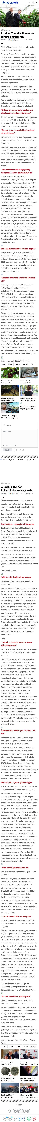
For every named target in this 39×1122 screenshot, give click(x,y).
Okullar (11, 1046)
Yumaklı (25, 364)
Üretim (17, 364)
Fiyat (4, 1046)
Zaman (33, 1046)
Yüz (32, 364)
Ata (3, 364)
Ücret (26, 1046)
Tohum (10, 364)
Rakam (19, 1046)
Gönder (7, 450)
